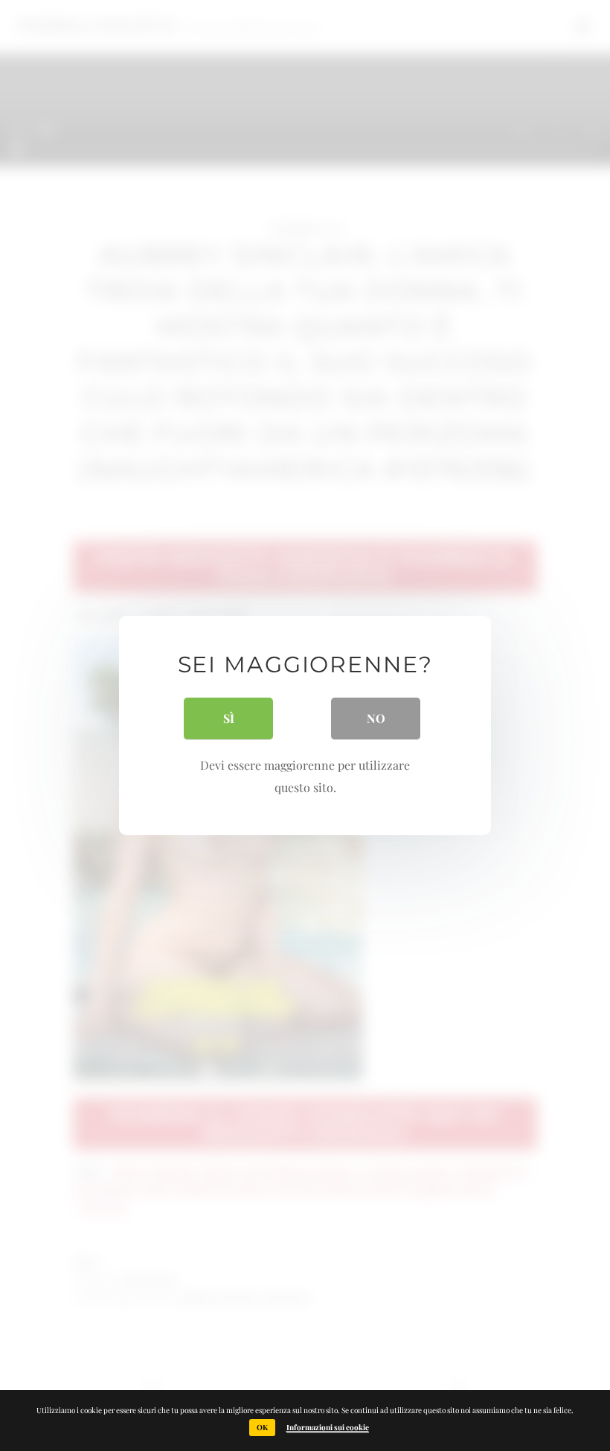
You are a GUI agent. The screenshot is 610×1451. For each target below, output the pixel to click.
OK (262, 1427)
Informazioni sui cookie (327, 1427)
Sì (228, 718)
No (376, 718)
